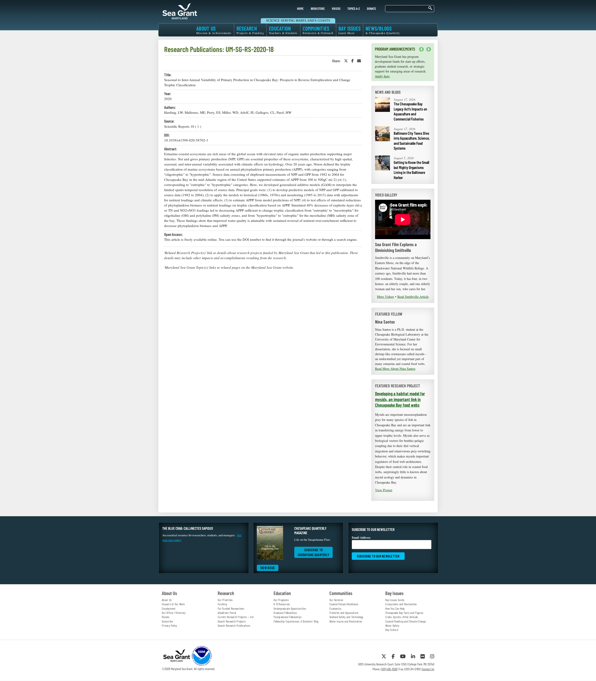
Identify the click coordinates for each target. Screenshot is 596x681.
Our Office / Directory (174, 613)
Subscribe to (313, 552)
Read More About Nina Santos (395, 368)
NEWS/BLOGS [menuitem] (383, 30)
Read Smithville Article (413, 296)
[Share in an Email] (359, 60)
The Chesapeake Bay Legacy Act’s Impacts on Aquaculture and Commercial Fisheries (410, 111)
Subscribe (167, 621)
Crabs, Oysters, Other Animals (401, 617)
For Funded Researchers (231, 608)
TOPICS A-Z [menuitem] (353, 8)
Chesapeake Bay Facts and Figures (404, 613)
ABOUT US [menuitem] (214, 30)
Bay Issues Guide (394, 600)
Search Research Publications (234, 625)
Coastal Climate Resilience (343, 604)
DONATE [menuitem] (371, 8)
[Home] (180, 10)
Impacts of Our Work (173, 604)
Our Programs (281, 600)
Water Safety (392, 625)
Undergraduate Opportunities (290, 608)
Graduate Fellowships (285, 613)
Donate (165, 617)
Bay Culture (391, 630)
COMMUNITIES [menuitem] (318, 30)
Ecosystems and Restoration (401, 604)
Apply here (382, 76)
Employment (169, 608)
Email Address (361, 537)
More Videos (385, 296)
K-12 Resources (282, 604)
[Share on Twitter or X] (346, 60)
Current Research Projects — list (236, 617)
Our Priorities (225, 600)
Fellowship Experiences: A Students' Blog (296, 621)
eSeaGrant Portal (227, 613)
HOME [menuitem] (300, 8)
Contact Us (428, 669)
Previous (421, 49)
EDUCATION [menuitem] (283, 30)
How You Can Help (395, 608)
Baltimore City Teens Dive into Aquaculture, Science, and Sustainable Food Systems (412, 141)
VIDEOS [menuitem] (336, 8)
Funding (222, 604)
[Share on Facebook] (352, 60)
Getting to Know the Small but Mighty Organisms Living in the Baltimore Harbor (411, 170)
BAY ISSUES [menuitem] (350, 30)
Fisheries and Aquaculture (343, 613)
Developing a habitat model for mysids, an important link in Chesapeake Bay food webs (400, 399)
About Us (167, 600)
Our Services (336, 600)
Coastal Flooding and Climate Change (405, 621)
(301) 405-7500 (389, 669)
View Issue (267, 568)
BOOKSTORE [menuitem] (318, 8)
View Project (383, 490)
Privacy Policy (169, 625)
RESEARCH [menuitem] (250, 30)
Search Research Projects (232, 621)
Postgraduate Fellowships (287, 617)
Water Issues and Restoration (345, 621)
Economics (335, 608)
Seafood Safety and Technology (346, 617)
